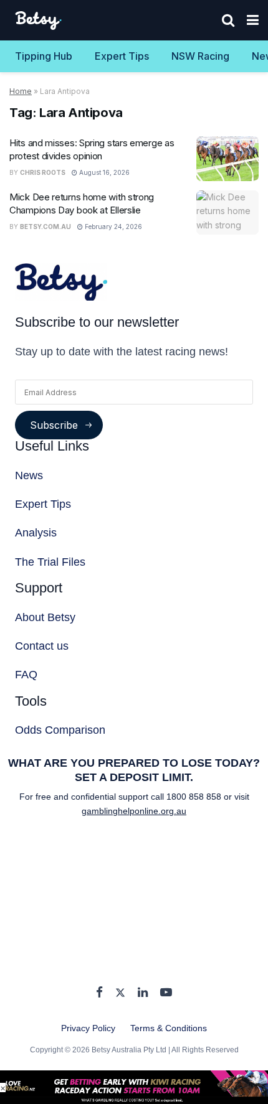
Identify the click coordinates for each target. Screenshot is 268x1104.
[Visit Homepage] (39, 20)
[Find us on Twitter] (120, 993)
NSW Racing (200, 56)
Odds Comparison (60, 730)
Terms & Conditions (168, 1028)
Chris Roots (42, 172)
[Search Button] (228, 20)
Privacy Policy (88, 1028)
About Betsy (45, 617)
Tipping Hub (43, 56)
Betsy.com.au (45, 226)
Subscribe (54, 425)
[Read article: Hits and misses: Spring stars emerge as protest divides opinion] (227, 158)
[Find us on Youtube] (166, 993)
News (29, 475)
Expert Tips (122, 56)
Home (20, 91)
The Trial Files (50, 562)
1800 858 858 (195, 797)
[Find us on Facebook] (99, 993)
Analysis (36, 532)
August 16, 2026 (103, 172)
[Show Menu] (253, 20)
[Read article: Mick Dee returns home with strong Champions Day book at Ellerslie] (227, 212)
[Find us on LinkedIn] (143, 993)
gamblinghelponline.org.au (134, 811)
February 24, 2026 (112, 226)
